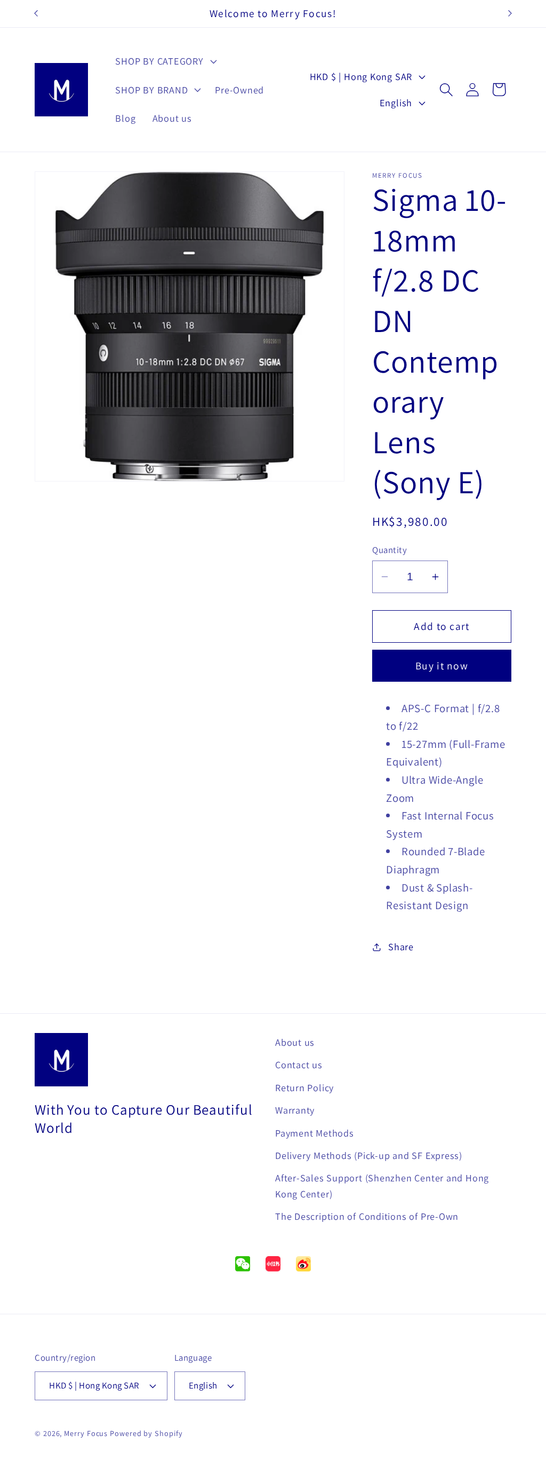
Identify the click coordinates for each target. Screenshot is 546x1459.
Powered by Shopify (146, 1433)
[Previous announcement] (36, 14)
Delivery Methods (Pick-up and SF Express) (368, 1155)
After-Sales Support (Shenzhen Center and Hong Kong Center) (382, 1185)
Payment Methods (314, 1132)
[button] (164, 61)
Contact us (299, 1064)
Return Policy (304, 1087)
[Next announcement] (510, 14)
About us (295, 1042)
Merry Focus (86, 1433)
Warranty (295, 1109)
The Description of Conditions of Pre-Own (367, 1216)
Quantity (389, 550)
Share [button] (401, 946)
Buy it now (441, 666)
